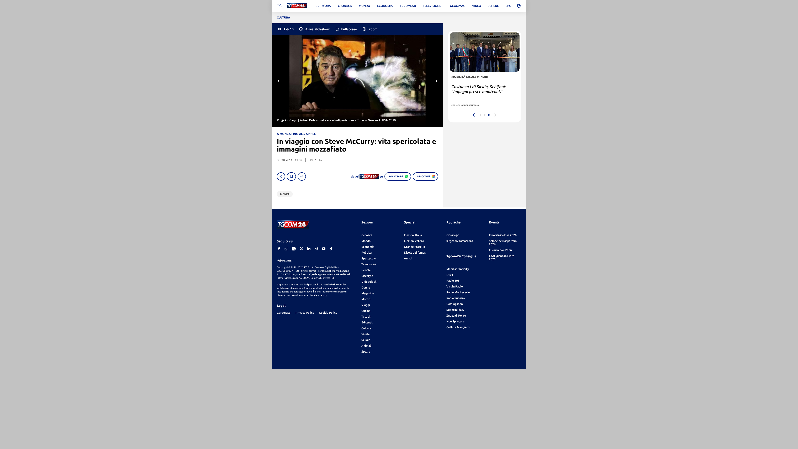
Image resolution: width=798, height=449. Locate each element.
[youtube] (324, 249)
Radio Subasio (455, 298)
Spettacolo (368, 258)
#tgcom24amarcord (459, 241)
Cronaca (366, 235)
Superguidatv (455, 309)
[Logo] (297, 6)
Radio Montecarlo (458, 292)
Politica (366, 252)
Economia (367, 246)
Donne (365, 287)
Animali (366, 345)
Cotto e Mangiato (457, 327)
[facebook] (279, 249)
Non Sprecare (455, 321)
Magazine (367, 293)
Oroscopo (452, 235)
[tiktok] (331, 249)
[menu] (279, 5)
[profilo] (518, 5)
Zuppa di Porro (456, 315)
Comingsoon (454, 304)
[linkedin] (309, 249)
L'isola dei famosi (415, 252)
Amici (408, 258)
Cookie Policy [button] (328, 312)
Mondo (366, 241)
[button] (314, 29)
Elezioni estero (414, 241)
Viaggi (365, 305)
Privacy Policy (305, 312)
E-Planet (367, 322)
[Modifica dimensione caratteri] (302, 176)
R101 (449, 274)
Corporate (284, 312)
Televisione (368, 264)
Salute (365, 334)
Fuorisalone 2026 (500, 250)
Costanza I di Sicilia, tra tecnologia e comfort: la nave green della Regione (483, 91)
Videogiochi (369, 281)
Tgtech (366, 316)
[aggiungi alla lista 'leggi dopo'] (291, 176)
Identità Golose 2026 (503, 235)
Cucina (365, 310)
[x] (301, 249)
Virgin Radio (454, 286)
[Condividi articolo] (281, 176)
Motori (366, 299)
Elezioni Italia (413, 235)
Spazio (365, 351)
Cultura (366, 328)
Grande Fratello (414, 246)
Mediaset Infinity (457, 269)
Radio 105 (452, 280)
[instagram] (286, 249)
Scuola (365, 340)
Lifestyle (367, 276)
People (366, 270)
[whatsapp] (294, 249)
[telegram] (316, 249)
